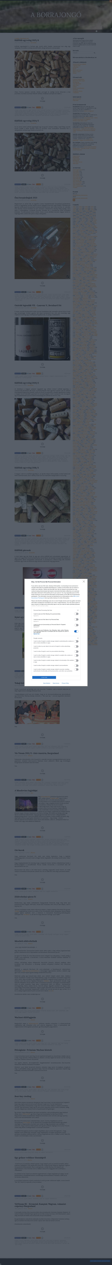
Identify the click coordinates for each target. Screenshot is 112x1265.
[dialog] (56, 632)
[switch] (76, 614)
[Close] (84, 582)
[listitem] (56, 610)
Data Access (56, 683)
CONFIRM (44, 677)
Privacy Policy (65, 683)
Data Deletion (46, 683)
